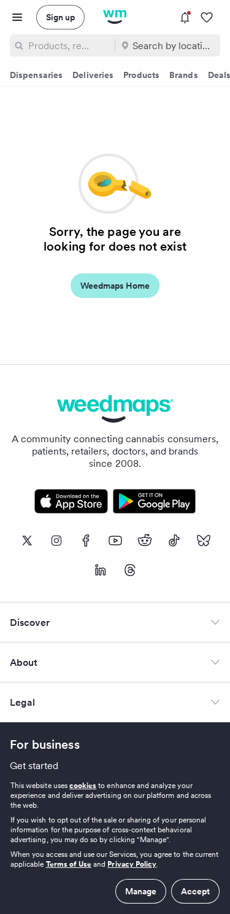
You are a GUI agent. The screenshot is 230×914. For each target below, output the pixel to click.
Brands (183, 74)
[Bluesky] (203, 540)
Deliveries (92, 74)
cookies (82, 785)
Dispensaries (36, 74)
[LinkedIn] (100, 570)
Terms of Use (69, 864)
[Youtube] (115, 540)
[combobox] (69, 45)
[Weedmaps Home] (114, 17)
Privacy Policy (131, 864)
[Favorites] (207, 17)
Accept (195, 891)
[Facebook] (86, 540)
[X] (27, 540)
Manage (140, 891)
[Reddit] (144, 540)
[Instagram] (56, 540)
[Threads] (130, 570)
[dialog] (115, 842)
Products (141, 74)
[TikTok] (174, 540)
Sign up (60, 17)
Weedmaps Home (115, 285)
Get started (34, 765)
